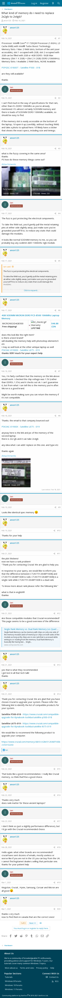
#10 (58, 530)
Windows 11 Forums (13, 989)
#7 (59, 371)
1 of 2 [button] (23, 923)
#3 (59, 148)
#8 (59, 416)
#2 (59, 98)
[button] (4, 3)
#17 (58, 821)
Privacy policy (42, 968)
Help (52, 968)
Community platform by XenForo (25, 995)
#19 (58, 882)
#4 (59, 213)
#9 (59, 507)
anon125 (7, 20)
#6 (59, 310)
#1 (59, 38)
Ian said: (7, 266)
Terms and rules (27, 968)
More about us (11, 968)
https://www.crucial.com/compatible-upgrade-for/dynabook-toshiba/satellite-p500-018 (30, 716)
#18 (58, 847)
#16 (58, 795)
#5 (59, 261)
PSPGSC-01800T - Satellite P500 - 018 (21, 67)
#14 (58, 694)
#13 (58, 665)
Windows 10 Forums (13, 985)
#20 (58, 909)
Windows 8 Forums (13, 981)
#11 (58, 553)
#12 (58, 613)
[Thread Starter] (5, 32)
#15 (58, 769)
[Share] (55, 38)
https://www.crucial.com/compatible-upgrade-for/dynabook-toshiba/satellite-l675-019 (30, 725)
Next (31, 923)
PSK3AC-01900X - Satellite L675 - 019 (21, 350)
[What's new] (53, 3)
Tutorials (9, 977)
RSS (57, 981)
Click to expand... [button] (31, 290)
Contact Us (54, 977)
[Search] (58, 3)
